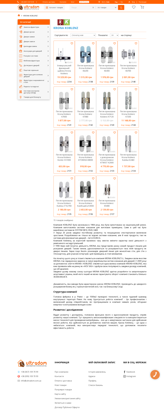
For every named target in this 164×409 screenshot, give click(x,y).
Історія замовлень (97, 372)
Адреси (91, 376)
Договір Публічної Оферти (67, 407)
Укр (116, 2)
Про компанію (61, 372)
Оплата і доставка (49, 2)
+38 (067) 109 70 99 (27, 2)
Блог (72, 2)
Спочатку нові (77, 35)
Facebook (130, 372)
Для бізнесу (84, 2)
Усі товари (102, 7)
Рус (122, 2)
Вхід (133, 2)
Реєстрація (142, 2)
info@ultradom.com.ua (30, 380)
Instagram (131, 376)
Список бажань (95, 385)
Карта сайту (60, 394)
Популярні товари (63, 389)
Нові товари (60, 385)
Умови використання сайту (67, 398)
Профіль (92, 380)
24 (112, 35)
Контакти (63, 2)
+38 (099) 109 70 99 (29, 376)
